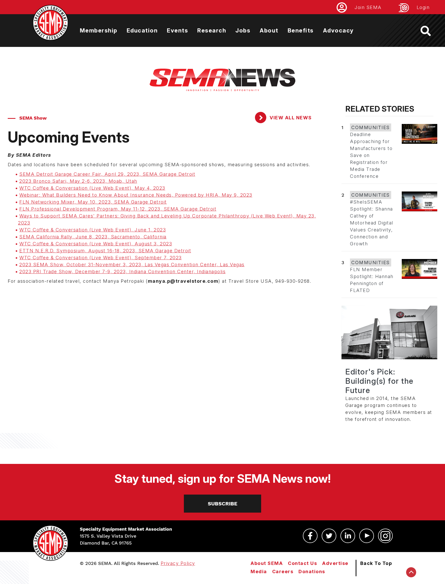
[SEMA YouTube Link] (366, 536)
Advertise (335, 563)
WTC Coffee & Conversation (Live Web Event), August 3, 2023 (95, 243)
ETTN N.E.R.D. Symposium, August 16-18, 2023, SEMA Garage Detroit (105, 250)
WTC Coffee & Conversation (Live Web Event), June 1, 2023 (92, 229)
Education (142, 30)
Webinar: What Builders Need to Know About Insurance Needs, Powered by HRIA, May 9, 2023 (135, 195)
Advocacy (338, 30)
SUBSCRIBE (222, 503)
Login (423, 7)
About (269, 30)
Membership (98, 30)
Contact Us (302, 563)
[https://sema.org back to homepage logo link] (430, 31)
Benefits (301, 30)
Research (211, 30)
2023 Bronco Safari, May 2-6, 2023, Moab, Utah (78, 181)
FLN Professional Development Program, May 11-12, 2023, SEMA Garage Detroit (117, 209)
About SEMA (267, 563)
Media (259, 571)
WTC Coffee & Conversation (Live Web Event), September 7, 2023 (100, 257)
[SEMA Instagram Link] (385, 536)
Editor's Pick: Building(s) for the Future (379, 381)
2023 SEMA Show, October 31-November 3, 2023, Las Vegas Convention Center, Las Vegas (132, 264)
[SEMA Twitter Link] (329, 536)
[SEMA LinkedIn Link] (347, 536)
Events (177, 30)
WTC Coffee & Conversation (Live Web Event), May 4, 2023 (92, 188)
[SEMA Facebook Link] (310, 536)
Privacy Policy (178, 563)
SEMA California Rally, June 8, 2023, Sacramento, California (93, 236)
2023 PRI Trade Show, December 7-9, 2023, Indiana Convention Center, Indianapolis (122, 271)
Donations (311, 571)
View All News (290, 117)
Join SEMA (368, 7)
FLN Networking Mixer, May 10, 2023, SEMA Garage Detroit (93, 202)
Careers (283, 571)
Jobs (242, 30)
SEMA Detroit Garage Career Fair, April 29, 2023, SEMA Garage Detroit (107, 174)
